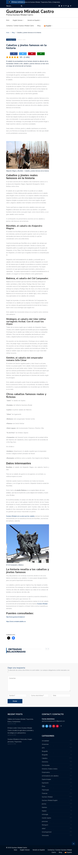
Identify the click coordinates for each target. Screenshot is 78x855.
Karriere (44, 807)
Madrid (44, 811)
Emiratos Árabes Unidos (49, 769)
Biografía (45, 751)
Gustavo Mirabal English (49, 800)
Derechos (45, 762)
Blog (38, 26)
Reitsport (45, 825)
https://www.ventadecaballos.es (16, 621)
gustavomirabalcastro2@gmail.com (53, 721)
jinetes (44, 804)
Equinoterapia (46, 779)
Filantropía (45, 790)
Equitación (45, 783)
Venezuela (45, 835)
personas (45, 821)
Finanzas (44, 793)
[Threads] (70, 6)
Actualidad (45, 741)
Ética (43, 786)
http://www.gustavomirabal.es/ (15, 617)
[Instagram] (59, 6)
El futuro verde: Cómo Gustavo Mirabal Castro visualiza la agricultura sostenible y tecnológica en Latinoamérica (21, 730)
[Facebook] (64, 6)
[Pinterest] (66, 6)
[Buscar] (21, 6)
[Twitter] (61, 6)
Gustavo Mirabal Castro (30, 11)
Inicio (7, 20)
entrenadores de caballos (50, 776)
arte (43, 748)
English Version (17, 20)
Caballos (44, 758)
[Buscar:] (12, 6)
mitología (45, 814)
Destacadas (46, 765)
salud (43, 828)
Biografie (45, 755)
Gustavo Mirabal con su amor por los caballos (20, 516)
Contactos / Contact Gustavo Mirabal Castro (20, 26)
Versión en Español (33, 20)
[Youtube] (68, 6)
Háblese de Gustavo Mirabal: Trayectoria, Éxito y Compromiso (41, 2)
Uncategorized (11, 40)
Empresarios (46, 772)
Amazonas (45, 744)
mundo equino (46, 818)
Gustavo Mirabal (42, 604)
